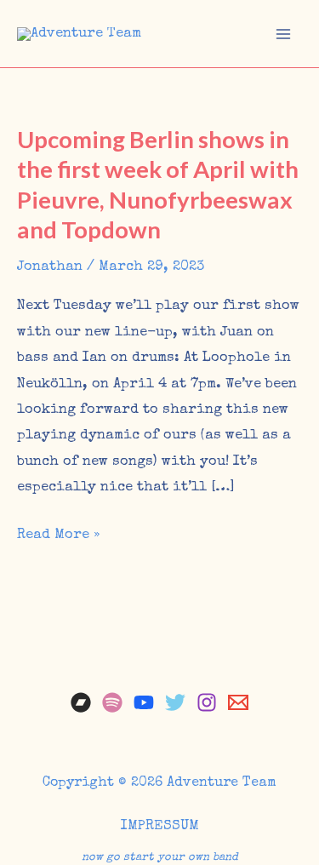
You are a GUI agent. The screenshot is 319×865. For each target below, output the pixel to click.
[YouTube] (144, 702)
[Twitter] (175, 702)
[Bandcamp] (81, 702)
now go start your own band (160, 857)
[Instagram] (207, 702)
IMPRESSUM (160, 826)
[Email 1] (238, 702)
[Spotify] (112, 702)
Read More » (58, 537)
